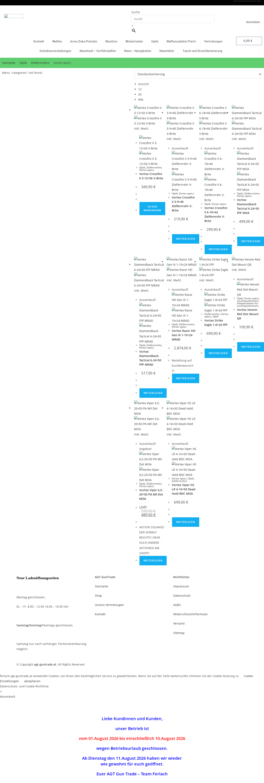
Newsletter (166, 51)
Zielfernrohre (40, 63)
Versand (179, 623)
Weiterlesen (185, 239)
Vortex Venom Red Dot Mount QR (248, 314)
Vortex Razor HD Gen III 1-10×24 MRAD (183, 335)
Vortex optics (146, 170)
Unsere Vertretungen (109, 605)
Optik (154, 41)
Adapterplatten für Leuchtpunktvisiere (248, 305)
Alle (140, 99)
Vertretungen (213, 41)
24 (139, 94)
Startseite (8, 63)
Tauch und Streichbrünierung (202, 51)
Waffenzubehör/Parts (181, 41)
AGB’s (177, 605)
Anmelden (253, 22)
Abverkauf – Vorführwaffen (97, 51)
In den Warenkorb (152, 208)
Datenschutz (182, 596)
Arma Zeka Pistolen (83, 41)
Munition (111, 41)
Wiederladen (134, 41)
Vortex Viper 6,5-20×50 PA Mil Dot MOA (151, 494)
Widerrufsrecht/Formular (190, 614)
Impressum (181, 586)
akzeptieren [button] (32, 681)
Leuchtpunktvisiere (248, 301)
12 (139, 89)
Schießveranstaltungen (55, 51)
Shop (98, 596)
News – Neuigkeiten (137, 51)
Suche (135, 12)
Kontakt (38, 41)
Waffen (57, 41)
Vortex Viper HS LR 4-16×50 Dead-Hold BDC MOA (184, 489)
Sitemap (179, 633)
